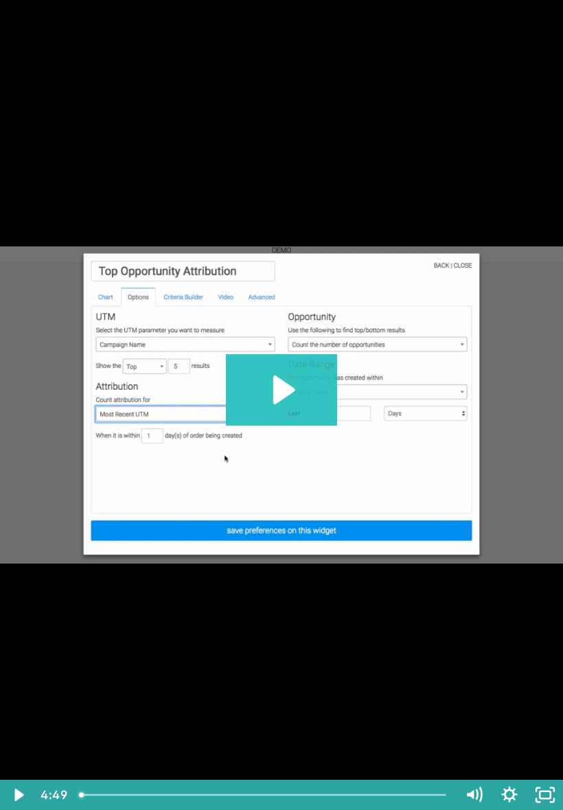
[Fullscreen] (545, 795)
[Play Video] (18, 795)
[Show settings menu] (509, 795)
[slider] (264, 795)
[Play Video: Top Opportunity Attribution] (282, 390)
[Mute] (474, 795)
